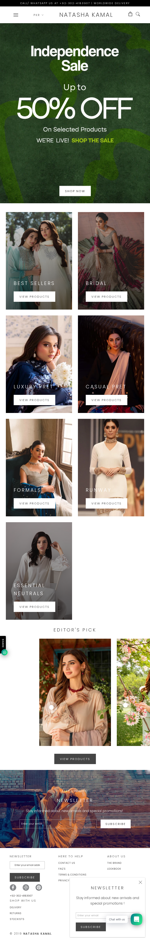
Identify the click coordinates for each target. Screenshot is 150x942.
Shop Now (75, 191)
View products (34, 297)
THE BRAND (114, 863)
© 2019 (31, 934)
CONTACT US (66, 863)
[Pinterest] (39, 887)
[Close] (140, 882)
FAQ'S (62, 868)
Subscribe (91, 927)
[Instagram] (26, 887)
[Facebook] (13, 887)
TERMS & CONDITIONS (72, 874)
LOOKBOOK (114, 868)
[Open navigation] (15, 15)
